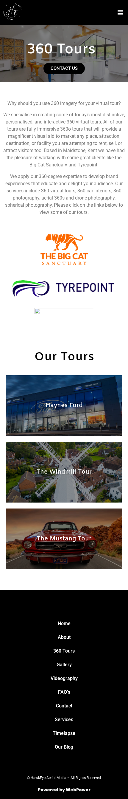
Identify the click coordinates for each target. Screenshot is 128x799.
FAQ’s (64, 692)
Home (64, 623)
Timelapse (64, 733)
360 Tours (64, 651)
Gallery (64, 664)
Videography (64, 678)
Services (64, 719)
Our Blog (64, 747)
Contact (64, 706)
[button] (120, 12)
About (64, 637)
